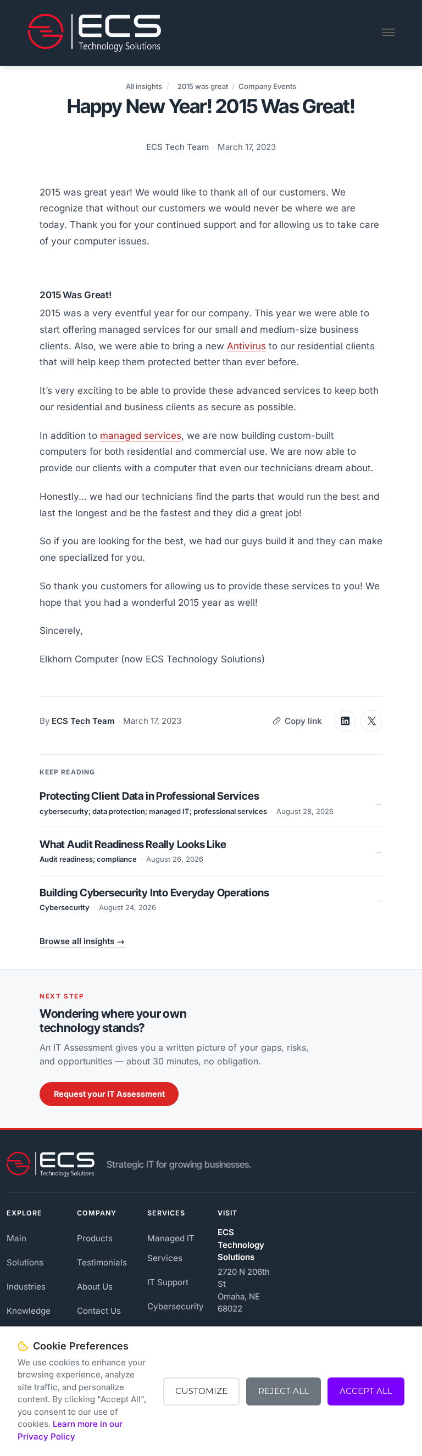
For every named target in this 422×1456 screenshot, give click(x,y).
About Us (95, 1286)
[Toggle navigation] (388, 32)
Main (16, 1238)
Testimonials (102, 1262)
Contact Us (99, 1311)
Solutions (25, 1262)
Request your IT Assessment (109, 1093)
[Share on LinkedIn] (345, 721)
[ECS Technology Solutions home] (51, 1164)
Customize (201, 1391)
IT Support (167, 1282)
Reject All (283, 1391)
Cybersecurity (175, 1306)
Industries (26, 1286)
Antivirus (246, 346)
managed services (140, 435)
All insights (144, 86)
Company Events (267, 86)
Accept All (366, 1391)
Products (95, 1238)
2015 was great (202, 86)
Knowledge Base (29, 1321)
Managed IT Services (171, 1248)
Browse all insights (82, 941)
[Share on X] (371, 721)
